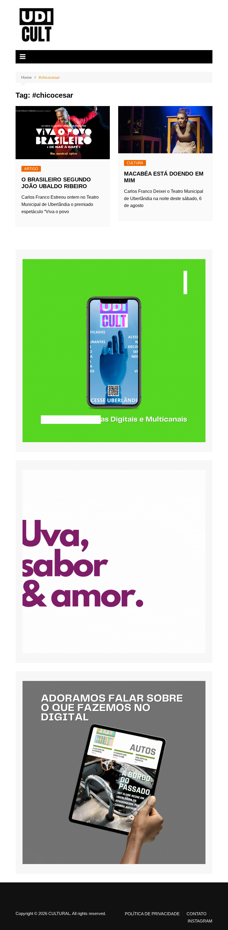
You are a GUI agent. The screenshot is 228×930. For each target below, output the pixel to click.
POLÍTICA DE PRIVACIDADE (152, 914)
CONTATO (197, 914)
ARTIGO (31, 169)
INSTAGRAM (200, 921)
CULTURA (135, 163)
